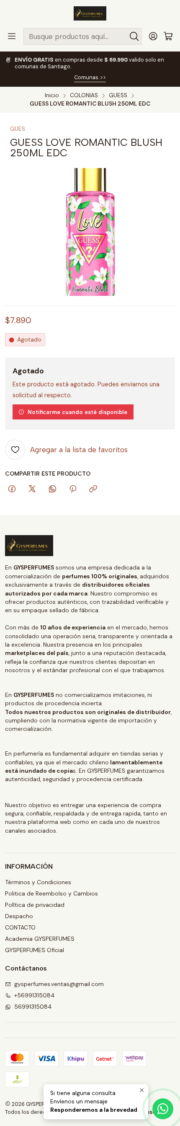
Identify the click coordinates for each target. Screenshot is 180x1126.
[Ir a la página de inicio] (90, 13)
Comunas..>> (90, 77)
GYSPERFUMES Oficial (34, 950)
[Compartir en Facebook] (12, 489)
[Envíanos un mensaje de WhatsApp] (162, 1108)
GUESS (118, 95)
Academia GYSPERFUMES (40, 938)
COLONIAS (84, 95)
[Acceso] (153, 36)
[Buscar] (134, 36)
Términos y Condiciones (38, 882)
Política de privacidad (34, 905)
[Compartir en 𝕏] (32, 489)
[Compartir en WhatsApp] (52, 489)
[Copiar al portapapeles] (93, 489)
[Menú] (11, 36)
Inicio (52, 95)
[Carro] (168, 36)
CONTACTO (20, 927)
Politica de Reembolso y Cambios (51, 893)
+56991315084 (34, 995)
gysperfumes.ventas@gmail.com (59, 984)
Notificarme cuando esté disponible (77, 412)
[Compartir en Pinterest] (73, 489)
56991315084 (33, 1006)
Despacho (19, 916)
